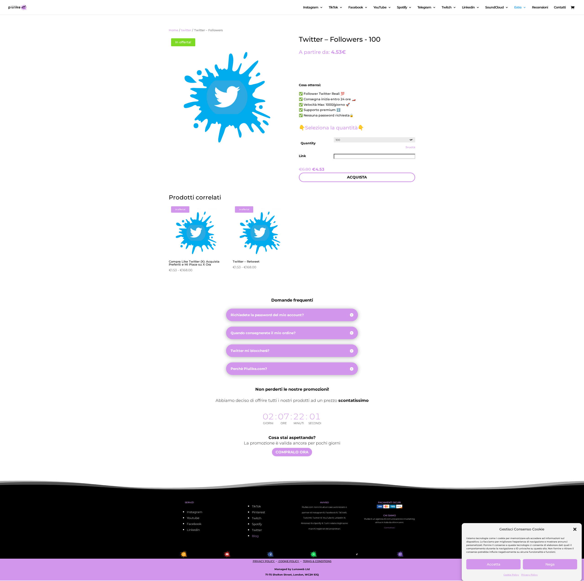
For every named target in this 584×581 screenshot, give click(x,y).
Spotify (402, 7)
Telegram (424, 7)
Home (173, 30)
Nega (550, 564)
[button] (575, 529)
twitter (186, 30)
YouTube (379, 7)
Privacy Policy (529, 574)
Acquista (357, 177)
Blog (255, 536)
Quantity (308, 143)
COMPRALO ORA (292, 452)
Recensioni (540, 7)
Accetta (493, 564)
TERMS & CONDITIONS (317, 561)
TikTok (333, 7)
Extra (517, 7)
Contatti (560, 7)
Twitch (446, 7)
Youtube (193, 518)
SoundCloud (494, 7)
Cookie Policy (511, 574)
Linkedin (468, 7)
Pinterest (258, 512)
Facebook (355, 7)
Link (302, 156)
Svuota (410, 147)
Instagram (310, 7)
